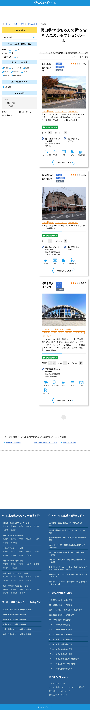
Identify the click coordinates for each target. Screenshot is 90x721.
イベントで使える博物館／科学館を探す (64, 659)
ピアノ (26, 72)
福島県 (13, 530)
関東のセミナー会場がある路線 (14, 614)
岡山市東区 (60, 178)
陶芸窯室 (68, 332)
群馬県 (21, 539)
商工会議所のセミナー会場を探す (61, 615)
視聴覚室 (16, 72)
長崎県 (21, 589)
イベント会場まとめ (56, 687)
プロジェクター (61, 111)
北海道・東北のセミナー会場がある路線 (18, 610)
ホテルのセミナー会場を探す (60, 620)
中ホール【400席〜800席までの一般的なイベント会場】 (67, 553)
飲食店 (6, 75)
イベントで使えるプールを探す (60, 639)
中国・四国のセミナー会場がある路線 (17, 629)
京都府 (21, 564)
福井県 (28, 551)
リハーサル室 (16, 68)
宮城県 (28, 526)
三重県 (5, 564)
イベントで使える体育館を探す (60, 629)
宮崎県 (5, 593)
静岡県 (21, 555)
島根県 (13, 577)
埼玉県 (28, 539)
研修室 (45, 111)
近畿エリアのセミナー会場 (13, 561)
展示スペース (59, 329)
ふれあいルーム (47, 329)
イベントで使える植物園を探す (60, 654)
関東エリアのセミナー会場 (13, 535)
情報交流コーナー (71, 329)
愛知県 (28, 555)
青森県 (13, 526)
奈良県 (5, 568)
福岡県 (5, 589)
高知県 (28, 580)
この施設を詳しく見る (63, 162)
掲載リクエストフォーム (58, 695)
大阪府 (28, 564)
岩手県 (21, 526)
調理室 (6, 72)
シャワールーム (79, 332)
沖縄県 (22, 593)
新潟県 (5, 551)
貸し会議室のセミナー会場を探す (61, 605)
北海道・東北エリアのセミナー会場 (16, 523)
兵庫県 (36, 564)
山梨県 (36, 551)
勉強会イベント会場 (13, 443)
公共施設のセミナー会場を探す (60, 600)
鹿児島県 (14, 593)
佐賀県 (13, 589)
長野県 (5, 555)
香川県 (13, 580)
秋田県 (36, 526)
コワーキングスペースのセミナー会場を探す (65, 610)
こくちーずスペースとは (58, 683)
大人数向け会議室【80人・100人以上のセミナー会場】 (67, 524)
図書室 (61, 332)
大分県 (36, 589)
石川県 (21, 551)
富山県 (13, 551)
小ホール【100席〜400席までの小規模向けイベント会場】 (68, 561)
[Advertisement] (45, 14)
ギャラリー (46, 332)
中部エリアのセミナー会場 (13, 548)
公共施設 (59, 70)
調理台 (51, 111)
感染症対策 (17, 75)
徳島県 (5, 580)
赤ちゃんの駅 (73, 111)
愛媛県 (21, 580)
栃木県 (13, 539)
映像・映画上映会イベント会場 (45, 443)
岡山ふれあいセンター (46, 67)
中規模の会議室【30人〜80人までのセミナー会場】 (67, 531)
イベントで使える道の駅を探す (60, 669)
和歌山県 (14, 568)
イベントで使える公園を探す (60, 625)
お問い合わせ (65, 691)
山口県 (36, 577)
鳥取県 (5, 577)
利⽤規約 (81, 687)
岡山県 (58, 64)
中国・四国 (11, 103)
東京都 (5, 543)
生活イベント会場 (69, 443)
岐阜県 (13, 555)
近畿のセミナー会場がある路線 (14, 624)
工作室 (54, 332)
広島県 (28, 577)
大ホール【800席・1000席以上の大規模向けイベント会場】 (67, 546)
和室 (6, 68)
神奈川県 (14, 543)
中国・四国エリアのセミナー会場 (15, 573)
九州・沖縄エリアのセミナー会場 (15, 586)
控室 (27, 68)
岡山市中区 (60, 67)
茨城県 (5, 539)
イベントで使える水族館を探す (60, 649)
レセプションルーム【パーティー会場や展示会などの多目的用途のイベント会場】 (68, 568)
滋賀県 (13, 564)
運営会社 (52, 691)
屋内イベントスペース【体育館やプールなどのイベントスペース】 (68, 583)
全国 (6, 100)
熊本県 (28, 589)
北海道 (5, 526)
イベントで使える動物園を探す (60, 644)
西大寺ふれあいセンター (47, 179)
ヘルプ (70, 687)
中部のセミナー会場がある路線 (14, 619)
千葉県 (36, 539)
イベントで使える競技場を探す (60, 634)
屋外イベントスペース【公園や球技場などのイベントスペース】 (68, 575)
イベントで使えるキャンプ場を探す (62, 664)
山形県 (5, 530)
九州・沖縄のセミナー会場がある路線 (17, 634)
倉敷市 (59, 286)
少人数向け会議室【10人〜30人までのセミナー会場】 (67, 539)
